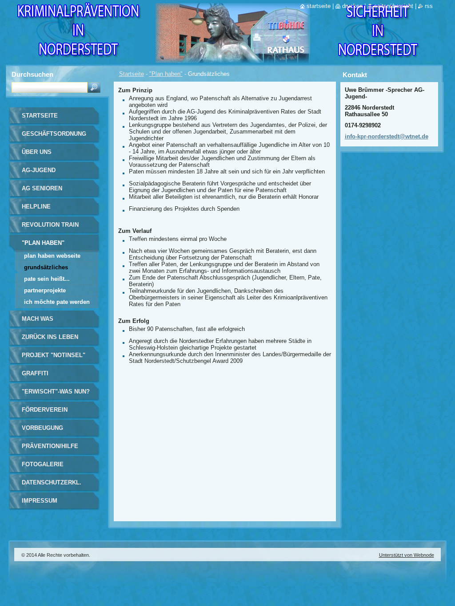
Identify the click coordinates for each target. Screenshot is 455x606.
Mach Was (37, 318)
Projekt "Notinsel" (53, 355)
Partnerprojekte (45, 290)
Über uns (37, 152)
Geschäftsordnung (54, 133)
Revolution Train (50, 224)
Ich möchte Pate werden (57, 302)
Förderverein (45, 409)
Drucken (352, 6)
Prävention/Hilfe (50, 446)
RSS (429, 6)
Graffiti (35, 373)
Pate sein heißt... (47, 278)
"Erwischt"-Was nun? (56, 391)
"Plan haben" (166, 74)
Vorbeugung (42, 428)
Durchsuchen (32, 74)
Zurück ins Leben (50, 337)
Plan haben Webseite (52, 255)
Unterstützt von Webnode (406, 555)
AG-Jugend (39, 170)
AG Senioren (42, 188)
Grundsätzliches (46, 267)
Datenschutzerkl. (51, 482)
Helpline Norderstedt (43, 209)
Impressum (39, 500)
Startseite (131, 74)
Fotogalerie (43, 464)
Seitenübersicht (393, 6)
